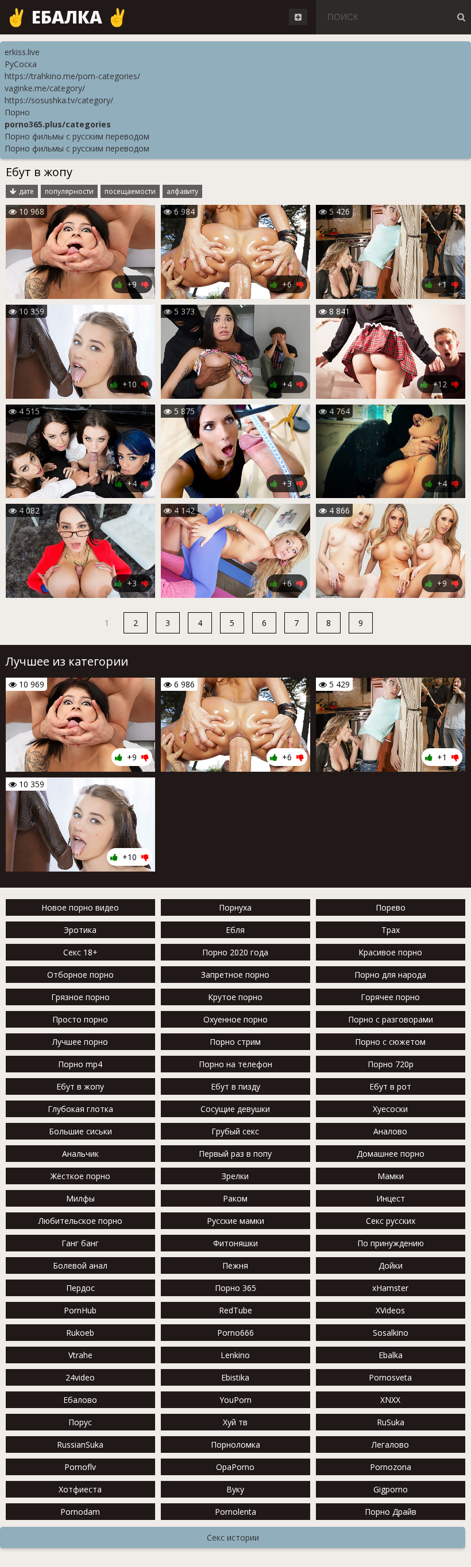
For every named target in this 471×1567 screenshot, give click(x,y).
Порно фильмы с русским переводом (77, 136)
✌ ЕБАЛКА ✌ (67, 17)
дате (26, 191)
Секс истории (233, 1537)
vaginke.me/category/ (45, 88)
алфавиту (182, 191)
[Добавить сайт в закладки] (298, 17)
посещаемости (130, 191)
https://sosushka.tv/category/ (59, 100)
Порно (17, 112)
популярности (69, 191)
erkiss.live (22, 51)
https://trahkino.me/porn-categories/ (72, 76)
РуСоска (21, 64)
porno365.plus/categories (58, 124)
